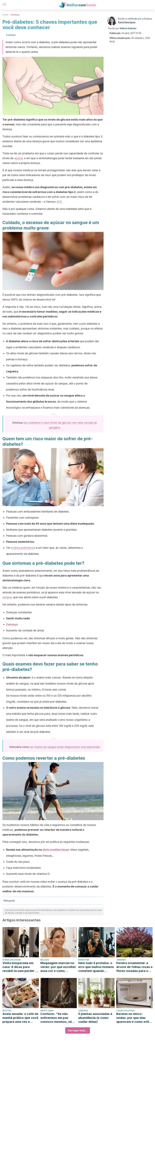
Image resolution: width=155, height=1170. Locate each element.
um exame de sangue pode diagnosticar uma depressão (65, 746)
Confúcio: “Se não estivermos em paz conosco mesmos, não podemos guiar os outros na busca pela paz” (57, 1018)
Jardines (121, 960)
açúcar (18, 158)
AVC (59, 201)
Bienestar (83, 960)
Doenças (15, 15)
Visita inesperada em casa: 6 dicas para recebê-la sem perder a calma (19, 967)
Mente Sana (46, 1010)
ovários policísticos (23, 547)
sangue (7, 597)
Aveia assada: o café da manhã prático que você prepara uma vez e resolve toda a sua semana (20, 1018)
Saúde (5, 15)
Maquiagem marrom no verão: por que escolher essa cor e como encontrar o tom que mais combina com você (58, 967)
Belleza (44, 960)
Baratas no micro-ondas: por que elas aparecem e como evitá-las (134, 1018)
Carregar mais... (77, 1030)
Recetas (6, 1010)
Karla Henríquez (126, 22)
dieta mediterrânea (56, 849)
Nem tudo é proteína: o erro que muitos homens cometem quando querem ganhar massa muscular (96, 967)
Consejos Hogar (11, 960)
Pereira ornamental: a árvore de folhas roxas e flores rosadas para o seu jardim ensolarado (134, 967)
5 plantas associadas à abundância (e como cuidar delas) (95, 1018)
